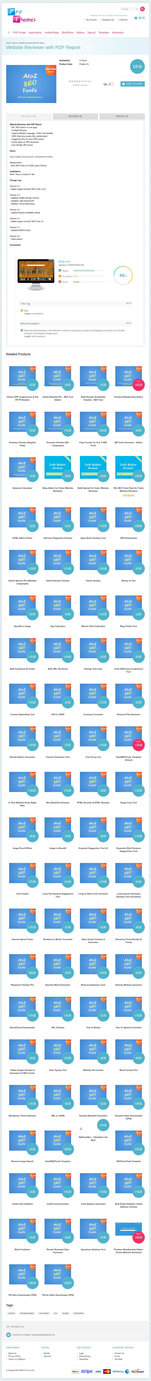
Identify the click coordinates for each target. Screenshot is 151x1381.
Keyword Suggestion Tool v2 (93, 848)
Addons (80, 32)
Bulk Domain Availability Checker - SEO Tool (93, 398)
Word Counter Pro (129, 1070)
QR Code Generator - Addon (129, 442)
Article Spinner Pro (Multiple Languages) (22, 582)
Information (118, 32)
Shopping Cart (108, 20)
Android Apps (52, 32)
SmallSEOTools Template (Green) (128, 758)
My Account (91, 20)
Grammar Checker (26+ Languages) (57, 444)
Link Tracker (22, 894)
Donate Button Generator (22, 757)
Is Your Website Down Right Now (22, 804)
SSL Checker (57, 1027)
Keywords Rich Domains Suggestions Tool (128, 849)
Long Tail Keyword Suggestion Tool (57, 895)
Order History (85, 1356)
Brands (47, 1353)
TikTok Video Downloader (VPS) (58, 1295)
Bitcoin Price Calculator (93, 626)
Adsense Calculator (22, 488)
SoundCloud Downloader (22, 1027)
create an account (120, 15)
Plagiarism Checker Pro (22, 985)
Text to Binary (93, 1027)
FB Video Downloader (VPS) (22, 1295)
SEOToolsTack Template (128, 1161)
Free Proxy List (93, 757)
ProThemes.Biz (28, 1370)
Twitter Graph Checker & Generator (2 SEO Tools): (22, 1071)
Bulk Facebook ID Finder (22, 669)
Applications (35, 32)
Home (9, 32)
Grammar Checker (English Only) (22, 444)
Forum (117, 1356)
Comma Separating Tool (22, 714)
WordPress (67, 32)
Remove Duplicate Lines (93, 985)
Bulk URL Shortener (58, 669)
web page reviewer (27, 1313)
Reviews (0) (75, 116)
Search (14, 43)
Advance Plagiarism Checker (58, 538)
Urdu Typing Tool (58, 1070)
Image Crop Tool (128, 802)
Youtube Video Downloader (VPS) (128, 1117)
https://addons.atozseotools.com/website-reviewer (31, 157)
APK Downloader (128, 538)
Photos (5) (122, 116)
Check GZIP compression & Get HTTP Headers (22, 398)
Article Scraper (93, 580)
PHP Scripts (19, 32)
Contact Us (119, 1353)
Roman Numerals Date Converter (58, 1251)
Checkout (123, 20)
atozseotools (78, 1313)
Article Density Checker (58, 580)
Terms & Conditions (16, 1359)
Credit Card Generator (58, 1204)
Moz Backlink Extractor (57, 802)
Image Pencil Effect (22, 848)
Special (91, 32)
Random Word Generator (57, 985)
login (110, 15)
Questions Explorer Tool (93, 1249)
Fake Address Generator (93, 1204)
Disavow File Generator (128, 714)
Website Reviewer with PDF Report (31, 43)
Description (28, 116)
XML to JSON (57, 1116)
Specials (47, 1356)
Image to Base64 (58, 848)
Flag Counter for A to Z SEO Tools (93, 444)
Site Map (118, 1359)
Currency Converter (93, 714)
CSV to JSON (57, 714)
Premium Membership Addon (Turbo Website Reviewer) (128, 1251)
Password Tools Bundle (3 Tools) (128, 940)
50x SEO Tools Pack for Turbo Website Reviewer (129, 489)
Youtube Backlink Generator (93, 1116)
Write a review (81, 85)
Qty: (106, 84)
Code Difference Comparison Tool (128, 670)
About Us (12, 1353)
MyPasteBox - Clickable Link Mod (93, 1138)
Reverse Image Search (22, 1161)
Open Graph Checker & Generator (93, 940)
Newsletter (83, 1359)
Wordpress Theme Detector (22, 1116)
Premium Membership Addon (128, 397)
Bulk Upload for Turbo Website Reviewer (93, 489)
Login (81, 1353)
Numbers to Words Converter (57, 939)
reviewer (11, 1313)
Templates (103, 32)
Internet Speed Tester (22, 939)
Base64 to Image (22, 626)
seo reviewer (44, 1313)
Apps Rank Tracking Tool (93, 538)
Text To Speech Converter (129, 1027)
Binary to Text (129, 580)
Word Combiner (22, 1249)
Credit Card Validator (22, 1204)
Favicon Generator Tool (58, 757)
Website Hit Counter (93, 1070)
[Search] (142, 9)
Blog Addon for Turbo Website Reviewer (58, 489)
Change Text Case (93, 669)
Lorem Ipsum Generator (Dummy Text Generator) (128, 895)
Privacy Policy (14, 1356)
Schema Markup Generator (128, 985)
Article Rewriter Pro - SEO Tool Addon (58, 398)
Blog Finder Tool (128, 626)
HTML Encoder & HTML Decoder (93, 802)
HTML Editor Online (22, 538)
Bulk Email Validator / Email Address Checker (128, 1205)
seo (55, 1313)
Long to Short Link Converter (93, 894)
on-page (65, 1313)
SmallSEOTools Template (57, 1161)
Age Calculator (57, 626)
